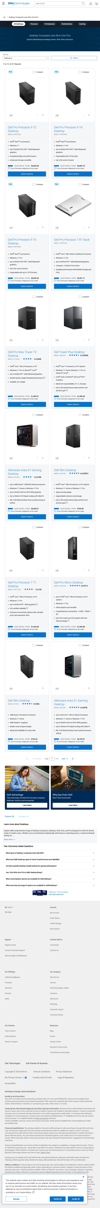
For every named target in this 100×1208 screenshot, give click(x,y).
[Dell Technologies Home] (18, 3)
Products (8, 983)
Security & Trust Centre (58, 1047)
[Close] (83, 1176)
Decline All (58, 1199)
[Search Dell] (83, 3)
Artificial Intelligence (12, 977)
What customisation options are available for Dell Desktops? (28, 879)
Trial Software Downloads (59, 1052)
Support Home (10, 945)
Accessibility (10, 1083)
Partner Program (11, 1042)
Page (47, 759)
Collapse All (23, 816)
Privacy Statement (64, 1071)
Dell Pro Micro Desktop (68, 582)
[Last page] (73, 759)
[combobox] (59, 3)
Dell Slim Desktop (65, 470)
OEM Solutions (10, 1036)
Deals (7, 999)
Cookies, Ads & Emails (42, 1077)
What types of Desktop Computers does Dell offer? (25, 853)
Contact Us (54, 950)
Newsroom (54, 999)
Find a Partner (10, 1031)
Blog (51, 1031)
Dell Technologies (12, 1063)
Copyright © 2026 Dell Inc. (16, 1071)
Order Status (55, 918)
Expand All (9, 816)
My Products (55, 929)
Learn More (27, 805)
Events (52, 1036)
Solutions (8, 988)
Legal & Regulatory (66, 1077)
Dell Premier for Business (37, 1063)
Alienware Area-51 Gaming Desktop (24, 472)
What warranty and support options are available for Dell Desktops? (31, 885)
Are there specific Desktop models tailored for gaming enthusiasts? (31, 866)
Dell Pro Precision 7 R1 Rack (72, 239)
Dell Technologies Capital (59, 988)
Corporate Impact (56, 1009)
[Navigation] (3, 3)
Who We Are (54, 977)
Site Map (8, 912)
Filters (75, 58)
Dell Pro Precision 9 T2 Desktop (22, 129)
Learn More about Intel (56, 894)
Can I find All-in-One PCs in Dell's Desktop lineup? (24, 872)
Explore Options (27, 174)
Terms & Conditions (41, 1071)
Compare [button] (39, 72)
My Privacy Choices (13, 1077)
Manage (16, 1199)
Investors (53, 993)
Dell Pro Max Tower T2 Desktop (22, 353)
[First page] (27, 759)
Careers (53, 983)
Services (8, 993)
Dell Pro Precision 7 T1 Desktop (22, 584)
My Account (54, 913)
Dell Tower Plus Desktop (69, 352)
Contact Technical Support (15, 950)
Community (54, 945)
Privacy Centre (55, 1042)
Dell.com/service (42, 1118)
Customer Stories (56, 1015)
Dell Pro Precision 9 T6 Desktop (22, 241)
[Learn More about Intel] (40, 892)
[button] (91, 3)
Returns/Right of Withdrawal (16, 956)
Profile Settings (55, 923)
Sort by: (6, 54)
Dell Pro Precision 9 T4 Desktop (68, 129)
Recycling (53, 1004)
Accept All (76, 1199)
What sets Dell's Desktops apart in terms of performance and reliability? (33, 859)
